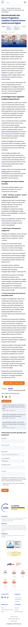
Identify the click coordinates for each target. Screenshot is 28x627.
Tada (24, 26)
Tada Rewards (18, 599)
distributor (4, 75)
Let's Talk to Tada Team (14, 383)
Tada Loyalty (18, 597)
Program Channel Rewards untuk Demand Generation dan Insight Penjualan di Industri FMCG (13, 406)
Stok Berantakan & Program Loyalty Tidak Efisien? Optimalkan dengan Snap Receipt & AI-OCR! (13, 424)
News (2, 611)
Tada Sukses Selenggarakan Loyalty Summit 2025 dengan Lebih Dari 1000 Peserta (13, 415)
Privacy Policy (14, 616)
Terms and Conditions (14, 619)
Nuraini (10, 388)
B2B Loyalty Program (9, 28)
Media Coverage (19, 611)
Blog (2, 607)
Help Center (14, 621)
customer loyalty (12, 129)
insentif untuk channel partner (10, 131)
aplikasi (5, 171)
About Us (17, 607)
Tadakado (17, 601)
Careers (17, 609)
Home (3, 8)
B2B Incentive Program (16, 28)
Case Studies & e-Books (7, 609)
